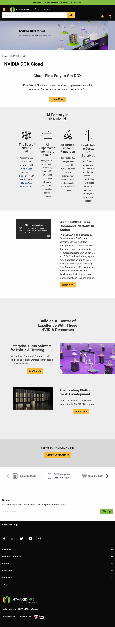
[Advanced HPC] (20, 9)
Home (5, 56)
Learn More (57, 99)
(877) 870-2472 (44, 9)
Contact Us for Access (57, 454)
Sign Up (107, 511)
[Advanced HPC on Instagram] (38, 538)
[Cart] (108, 16)
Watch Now (67, 284)
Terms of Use (25, 617)
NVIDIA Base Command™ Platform (25, 172)
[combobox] (34, 15)
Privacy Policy (9, 617)
